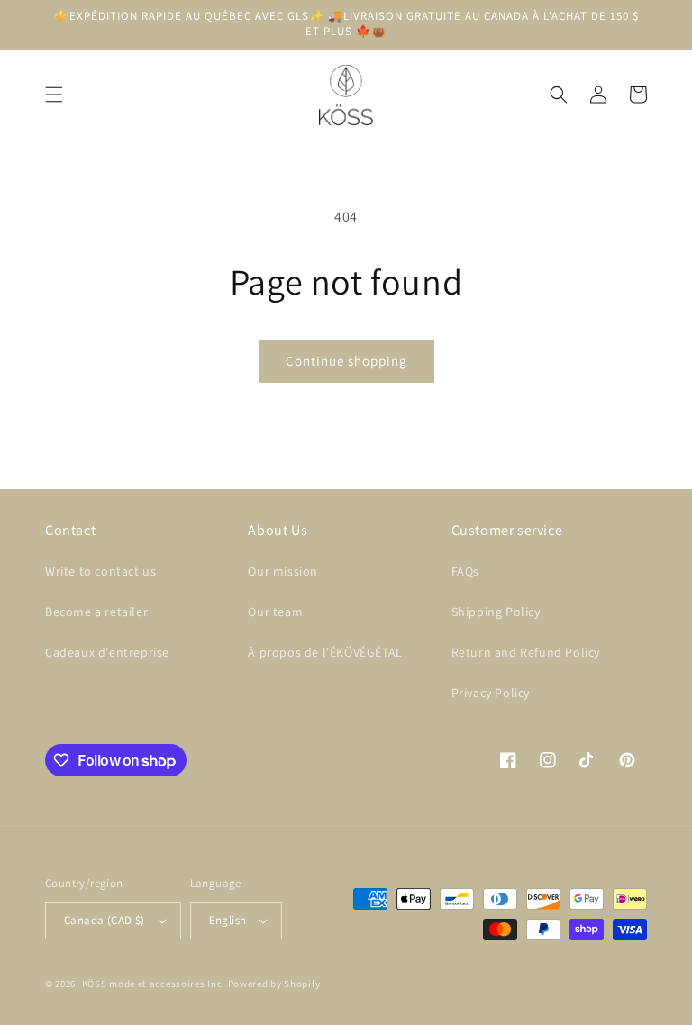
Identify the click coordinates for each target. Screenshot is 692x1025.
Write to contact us (100, 571)
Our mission (283, 571)
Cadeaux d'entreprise (107, 652)
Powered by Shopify (274, 983)
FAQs (465, 571)
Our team (275, 611)
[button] (54, 94)
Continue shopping (346, 360)
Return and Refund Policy (525, 652)
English (228, 920)
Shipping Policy (496, 611)
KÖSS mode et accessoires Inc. (153, 983)
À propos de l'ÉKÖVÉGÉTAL (325, 652)
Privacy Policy (490, 693)
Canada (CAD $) (104, 920)
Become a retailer (96, 611)
